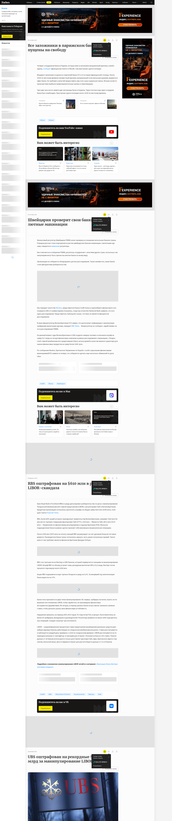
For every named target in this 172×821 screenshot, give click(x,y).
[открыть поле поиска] (151, 2)
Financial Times (52, 475)
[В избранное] (63, 100)
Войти (145, 2)
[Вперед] (121, 104)
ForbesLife (96, 163)
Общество (41, 163)
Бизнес (68, 389)
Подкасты (75, 2)
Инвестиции (69, 163)
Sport (101, 2)
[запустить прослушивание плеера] (108, 40)
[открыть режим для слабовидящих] (104, 40)
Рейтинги (57, 2)
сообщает (47, 69)
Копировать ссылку (111, 57)
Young (107, 2)
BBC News (75, 289)
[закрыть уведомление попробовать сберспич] (108, 45)
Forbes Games (43, 2)
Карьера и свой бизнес (45, 389)
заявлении (55, 246)
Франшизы (66, 2)
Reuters (59, 271)
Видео (83, 2)
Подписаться (45, 134)
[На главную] (6, 2)
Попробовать (97, 54)
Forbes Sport (97, 389)
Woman (94, 2)
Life (88, 2)
